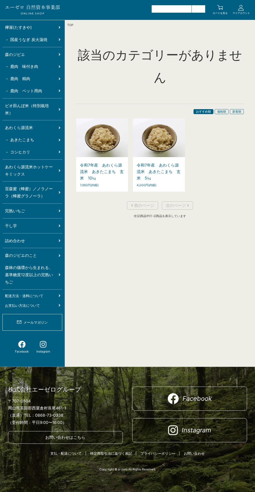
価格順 (221, 111)
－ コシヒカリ (17, 151)
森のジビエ (15, 54)
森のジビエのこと (21, 255)
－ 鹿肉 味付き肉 (21, 66)
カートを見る (220, 12)
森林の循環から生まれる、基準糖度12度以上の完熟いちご (29, 274)
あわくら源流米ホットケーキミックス (29, 170)
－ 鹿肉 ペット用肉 (23, 90)
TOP (70, 25)
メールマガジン (35, 322)
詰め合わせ (15, 240)
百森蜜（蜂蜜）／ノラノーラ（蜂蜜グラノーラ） (29, 192)
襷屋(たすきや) (18, 27)
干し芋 (11, 225)
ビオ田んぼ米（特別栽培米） (27, 109)
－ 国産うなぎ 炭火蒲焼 (26, 39)
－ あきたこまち (19, 139)
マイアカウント (241, 12)
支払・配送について (66, 453)
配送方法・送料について (24, 296)
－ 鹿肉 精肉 (17, 78)
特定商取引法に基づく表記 (111, 453)
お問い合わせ (194, 453)
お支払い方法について (22, 305)
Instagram (43, 351)
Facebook (22, 351)
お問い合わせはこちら (65, 437)
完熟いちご (15, 210)
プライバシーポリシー (157, 453)
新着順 (236, 111)
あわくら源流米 (19, 127)
